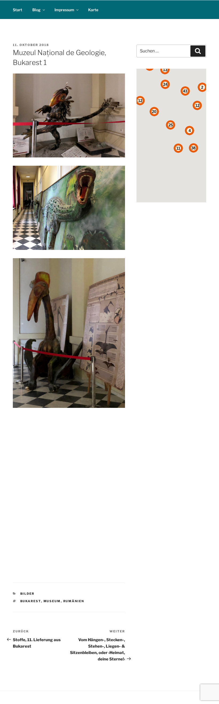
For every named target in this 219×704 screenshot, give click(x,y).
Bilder (27, 593)
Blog (36, 9)
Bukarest (30, 601)
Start (17, 9)
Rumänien (73, 601)
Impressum (64, 9)
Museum (52, 601)
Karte (93, 9)
